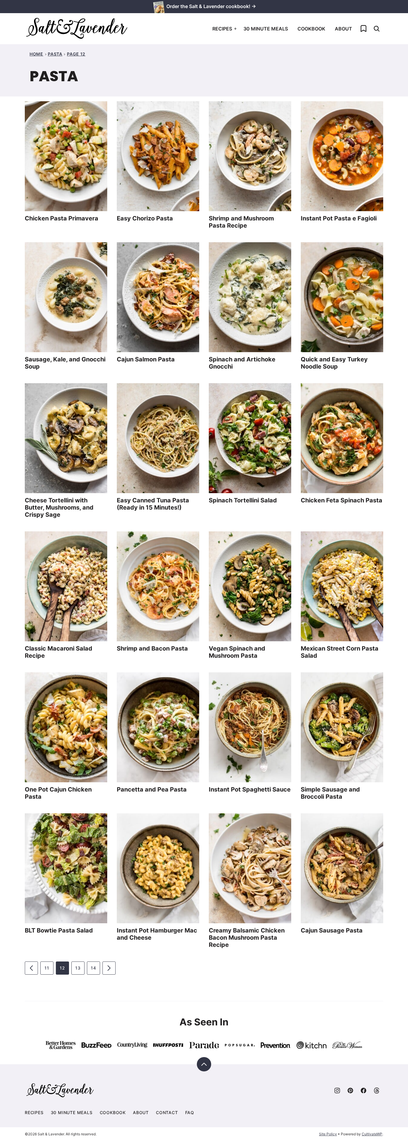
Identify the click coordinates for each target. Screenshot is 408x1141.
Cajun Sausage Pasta (332, 930)
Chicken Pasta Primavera (61, 218)
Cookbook (311, 29)
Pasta (55, 53)
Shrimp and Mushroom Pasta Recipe (241, 222)
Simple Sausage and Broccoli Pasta (330, 793)
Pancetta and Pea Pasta (152, 789)
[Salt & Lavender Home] (77, 28)
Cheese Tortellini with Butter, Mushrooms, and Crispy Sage (59, 507)
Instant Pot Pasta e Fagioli (339, 218)
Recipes (222, 29)
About (343, 29)
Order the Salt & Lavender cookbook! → (211, 6)
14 (93, 967)
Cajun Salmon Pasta (146, 359)
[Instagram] (337, 1090)
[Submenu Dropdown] (235, 29)
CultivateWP (372, 1134)
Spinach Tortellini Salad (243, 500)
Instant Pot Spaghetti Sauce (250, 789)
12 (62, 967)
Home (36, 53)
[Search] (376, 28)
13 (77, 967)
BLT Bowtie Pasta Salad (59, 930)
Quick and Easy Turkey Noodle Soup (334, 363)
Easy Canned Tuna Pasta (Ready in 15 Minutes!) (153, 504)
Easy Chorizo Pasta (145, 218)
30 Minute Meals (265, 29)
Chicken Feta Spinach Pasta (341, 500)
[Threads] (376, 1090)
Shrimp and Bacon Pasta (152, 648)
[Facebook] (363, 1090)
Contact (167, 1112)
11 (47, 967)
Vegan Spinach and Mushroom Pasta (237, 652)
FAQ (189, 1112)
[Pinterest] (350, 1090)
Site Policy (328, 1134)
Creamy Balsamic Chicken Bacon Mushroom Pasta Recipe (247, 937)
